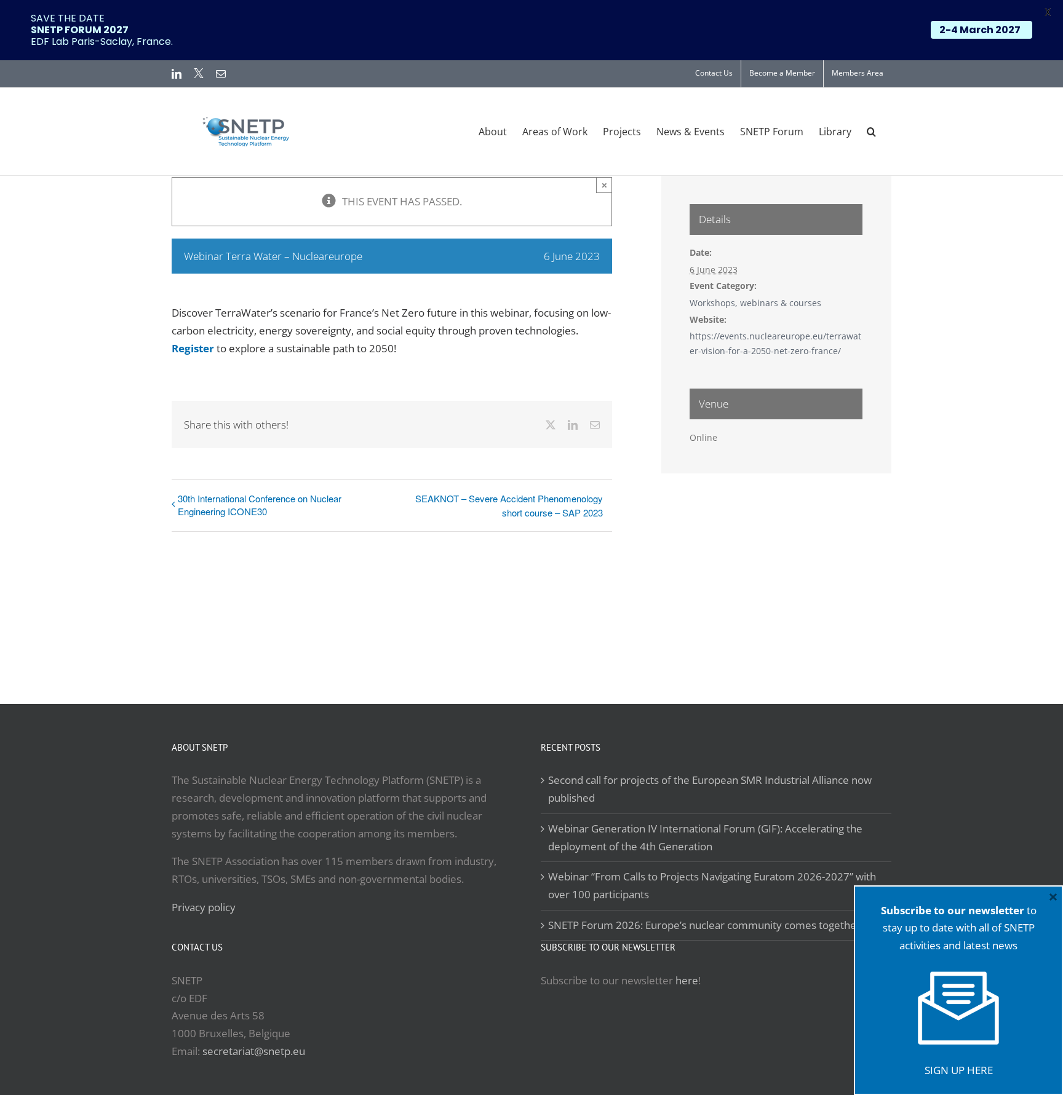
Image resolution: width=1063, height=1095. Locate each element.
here (686, 980)
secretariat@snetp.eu (253, 1051)
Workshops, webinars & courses (755, 303)
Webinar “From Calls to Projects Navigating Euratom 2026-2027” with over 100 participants (712, 885)
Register (193, 348)
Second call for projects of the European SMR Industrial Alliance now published (710, 789)
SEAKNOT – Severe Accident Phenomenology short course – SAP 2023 (508, 505)
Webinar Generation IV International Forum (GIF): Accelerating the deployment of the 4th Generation (705, 837)
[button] (871, 131)
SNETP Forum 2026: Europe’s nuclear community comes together (704, 925)
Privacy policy (204, 907)
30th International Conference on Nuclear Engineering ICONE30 (259, 505)
